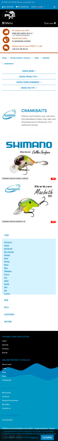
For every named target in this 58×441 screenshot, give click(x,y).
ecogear (7, 293)
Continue (5, 397)
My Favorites (23, 7)
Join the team (7, 420)
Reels (6, 307)
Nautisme (8, 321)
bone (6, 267)
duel (5, 287)
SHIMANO (46, 58)
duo (5, 290)
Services (5, 345)
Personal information (10, 400)
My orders (6, 404)
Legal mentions (41, 428)
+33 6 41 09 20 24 (12, 2)
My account (8, 7)
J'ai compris (47, 437)
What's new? (7, 364)
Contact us (6, 408)
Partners (5, 349)
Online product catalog (20, 58)
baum (6, 258)
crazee (6, 274)
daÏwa (6, 280)
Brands (4, 353)
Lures (36, 58)
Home (4, 58)
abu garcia (8, 242)
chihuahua (8, 271)
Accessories (9, 314)
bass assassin (9, 251)
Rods (6, 300)
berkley (7, 261)
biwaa (6, 264)
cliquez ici (34, 437)
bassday (7, 255)
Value (4, 341)
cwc (5, 277)
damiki (6, 284)
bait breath (8, 248)
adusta (6, 245)
